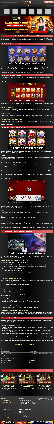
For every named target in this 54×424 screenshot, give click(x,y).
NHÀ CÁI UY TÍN (5, 405)
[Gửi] (15, 2)
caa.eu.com (49, 398)
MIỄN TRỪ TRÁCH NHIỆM (7, 414)
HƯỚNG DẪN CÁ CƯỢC (6, 400)
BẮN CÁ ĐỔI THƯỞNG (6, 407)
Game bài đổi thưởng (5, 38)
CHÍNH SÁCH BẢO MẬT (6, 415)
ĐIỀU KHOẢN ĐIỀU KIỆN (7, 417)
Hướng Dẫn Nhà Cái (42, 5)
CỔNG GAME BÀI (5, 404)
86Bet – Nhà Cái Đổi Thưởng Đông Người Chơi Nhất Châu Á (9, 386)
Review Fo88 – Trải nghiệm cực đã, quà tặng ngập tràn (27, 386)
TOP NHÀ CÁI (18, 5)
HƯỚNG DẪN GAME (33, 5)
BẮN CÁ (23, 5)
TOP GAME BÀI (11, 5)
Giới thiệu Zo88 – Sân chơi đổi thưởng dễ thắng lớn (45, 386)
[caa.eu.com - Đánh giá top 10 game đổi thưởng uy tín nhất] (27, 2)
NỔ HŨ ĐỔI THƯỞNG (6, 409)
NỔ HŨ (27, 5)
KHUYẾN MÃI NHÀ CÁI (6, 402)
